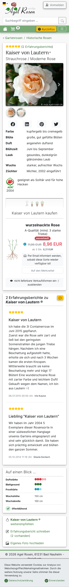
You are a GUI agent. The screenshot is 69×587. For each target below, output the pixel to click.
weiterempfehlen (25, 522)
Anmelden (56, 5)
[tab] (34, 203)
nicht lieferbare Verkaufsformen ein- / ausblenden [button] (36, 282)
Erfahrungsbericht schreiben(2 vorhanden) (30, 533)
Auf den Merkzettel (42, 270)
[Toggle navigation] (62, 28)
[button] (10, 84)
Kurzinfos (48, 29)
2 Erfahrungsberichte (37, 47)
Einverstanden (56, 580)
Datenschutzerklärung (20, 580)
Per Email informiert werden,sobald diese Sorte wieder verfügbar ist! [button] (44, 259)
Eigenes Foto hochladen (27, 543)
